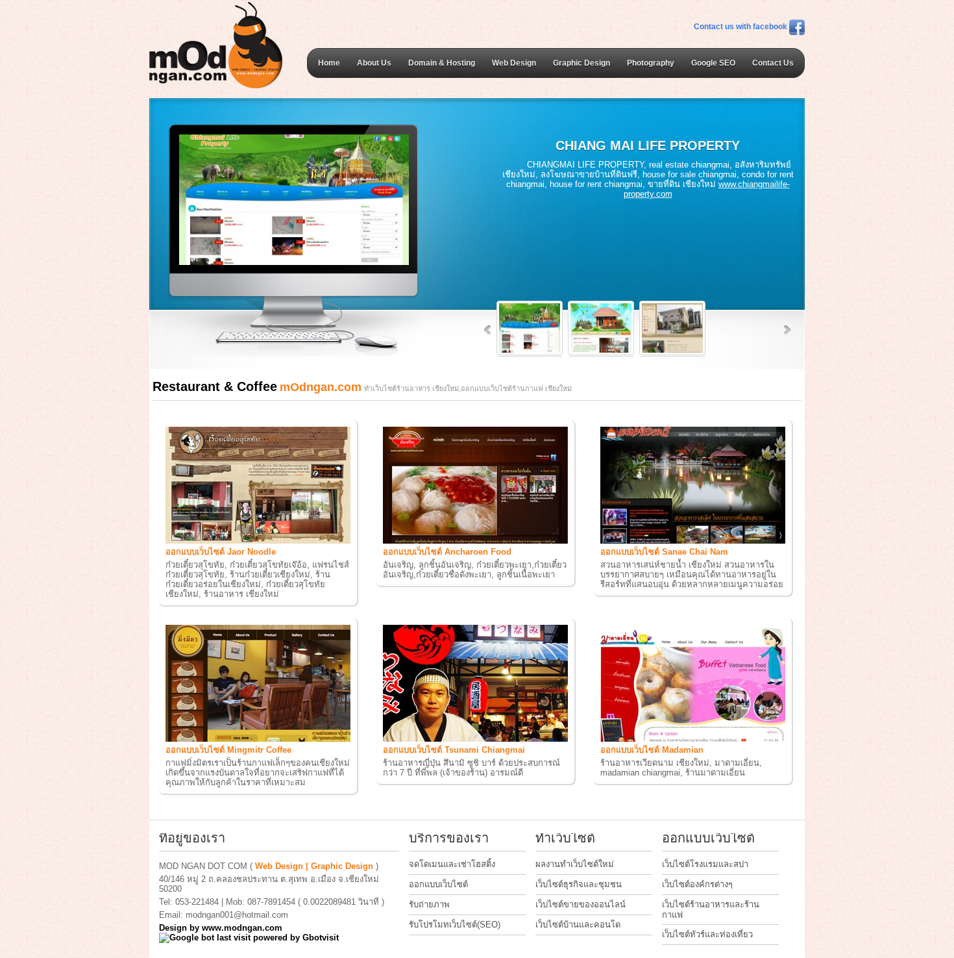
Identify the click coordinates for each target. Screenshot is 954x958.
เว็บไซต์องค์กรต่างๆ (697, 884)
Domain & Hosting (441, 63)
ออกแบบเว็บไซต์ (438, 884)
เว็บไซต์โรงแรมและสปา (705, 864)
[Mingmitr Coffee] (257, 739)
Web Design (514, 63)
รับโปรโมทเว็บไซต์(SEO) (454, 924)
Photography (650, 63)
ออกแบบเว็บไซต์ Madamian (651, 750)
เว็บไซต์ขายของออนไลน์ (580, 904)
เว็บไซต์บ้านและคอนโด (577, 924)
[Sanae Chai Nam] (692, 541)
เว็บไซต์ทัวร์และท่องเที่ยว (707, 934)
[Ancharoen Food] (475, 541)
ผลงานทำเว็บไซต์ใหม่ (574, 864)
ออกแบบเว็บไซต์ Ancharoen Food (447, 552)
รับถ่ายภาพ (429, 904)
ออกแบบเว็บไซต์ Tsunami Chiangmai (454, 750)
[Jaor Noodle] (257, 541)
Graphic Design (581, 63)
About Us (374, 63)
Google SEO (713, 63)
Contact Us (773, 63)
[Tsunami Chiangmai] (475, 739)
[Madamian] (692, 739)
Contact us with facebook (741, 26)
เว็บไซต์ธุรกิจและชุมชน (578, 884)
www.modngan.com (242, 928)
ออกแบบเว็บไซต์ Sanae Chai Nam (664, 552)
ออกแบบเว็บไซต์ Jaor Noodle (220, 552)
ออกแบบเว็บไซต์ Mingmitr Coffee (228, 750)
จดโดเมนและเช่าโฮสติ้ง (452, 864)
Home (329, 63)
